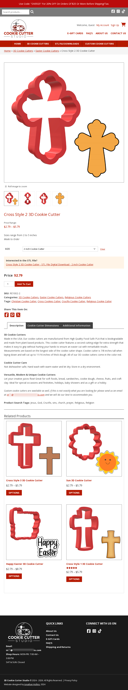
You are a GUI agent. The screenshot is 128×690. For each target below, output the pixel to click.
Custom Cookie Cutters (99, 43)
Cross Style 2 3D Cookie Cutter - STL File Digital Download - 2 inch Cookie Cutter (49, 264)
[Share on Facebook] (6, 314)
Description (17, 325)
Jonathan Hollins (32, 684)
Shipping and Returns (58, 646)
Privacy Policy (70, 680)
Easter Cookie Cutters (47, 50)
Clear (102, 249)
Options (14, 492)
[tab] (16, 325)
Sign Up (115, 25)
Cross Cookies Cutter (49, 301)
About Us (102, 33)
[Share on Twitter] (18, 314)
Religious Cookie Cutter (99, 301)
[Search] (32, 12)
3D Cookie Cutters (38, 43)
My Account (102, 25)
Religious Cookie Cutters (78, 297)
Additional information (76, 325)
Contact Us (118, 33)
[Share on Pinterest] (12, 314)
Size (7, 248)
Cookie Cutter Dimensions (43, 325)
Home (17, 43)
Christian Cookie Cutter (24, 301)
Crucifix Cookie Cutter (73, 301)
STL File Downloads (67, 43)
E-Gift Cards (75, 33)
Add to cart (24, 284)
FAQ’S (89, 33)
